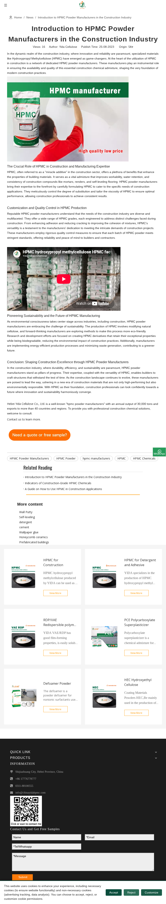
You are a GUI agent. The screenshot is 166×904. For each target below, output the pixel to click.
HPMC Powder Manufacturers (29, 458)
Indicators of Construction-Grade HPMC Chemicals (58, 483)
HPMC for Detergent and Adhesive (140, 562)
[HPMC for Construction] (23, 603)
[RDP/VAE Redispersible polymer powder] (23, 663)
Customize (151, 892)
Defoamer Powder (57, 683)
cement (24, 527)
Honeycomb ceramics (33, 537)
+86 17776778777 (25, 778)
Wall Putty (25, 512)
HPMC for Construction (53, 562)
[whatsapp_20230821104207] (26, 811)
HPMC (121, 458)
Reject (131, 892)
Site (130, 47)
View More (55, 593)
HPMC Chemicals (144, 458)
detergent (25, 522)
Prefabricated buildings (34, 542)
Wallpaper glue (28, 532)
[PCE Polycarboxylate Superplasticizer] (104, 663)
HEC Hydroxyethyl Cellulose (137, 682)
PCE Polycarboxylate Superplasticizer (139, 622)
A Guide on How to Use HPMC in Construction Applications (63, 489)
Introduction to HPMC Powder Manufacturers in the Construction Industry (73, 477)
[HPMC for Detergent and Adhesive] (104, 603)
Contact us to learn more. (24, 419)
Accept (113, 892)
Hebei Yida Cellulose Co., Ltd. (26, 404)
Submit (22, 877)
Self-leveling (27, 517)
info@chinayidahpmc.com (30, 792)
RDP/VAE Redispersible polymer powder (60, 622)
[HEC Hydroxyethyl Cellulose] (104, 723)
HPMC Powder (66, 458)
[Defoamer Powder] (23, 723)
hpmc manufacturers (96, 458)
